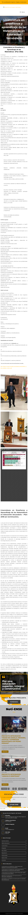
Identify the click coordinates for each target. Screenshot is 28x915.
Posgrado (4, 848)
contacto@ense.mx (9, 829)
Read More (5, 751)
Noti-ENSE (4, 850)
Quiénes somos (5, 840)
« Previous (4, 788)
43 (19, 788)
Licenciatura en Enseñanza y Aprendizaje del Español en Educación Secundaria (12, 867)
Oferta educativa (5, 843)
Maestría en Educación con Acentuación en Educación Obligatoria (12, 876)
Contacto (4, 860)
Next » (24, 788)
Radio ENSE (4, 857)
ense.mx (7, 833)
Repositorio (4, 852)
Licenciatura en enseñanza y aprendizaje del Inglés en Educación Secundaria (13, 873)
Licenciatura (4, 845)
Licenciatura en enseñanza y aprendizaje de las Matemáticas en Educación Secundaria (13, 870)
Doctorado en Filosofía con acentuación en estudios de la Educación (13, 879)
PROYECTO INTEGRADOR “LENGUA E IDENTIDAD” (11, 775)
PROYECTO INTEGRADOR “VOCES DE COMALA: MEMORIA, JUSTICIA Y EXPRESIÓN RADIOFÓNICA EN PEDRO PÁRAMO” (14, 739)
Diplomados (4, 855)
